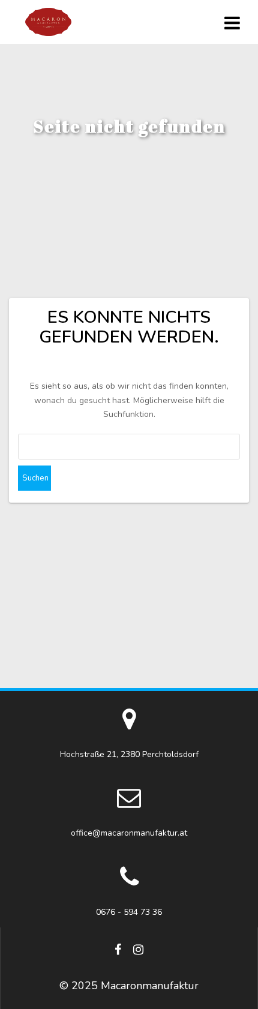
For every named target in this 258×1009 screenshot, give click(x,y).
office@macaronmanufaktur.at (129, 833)
